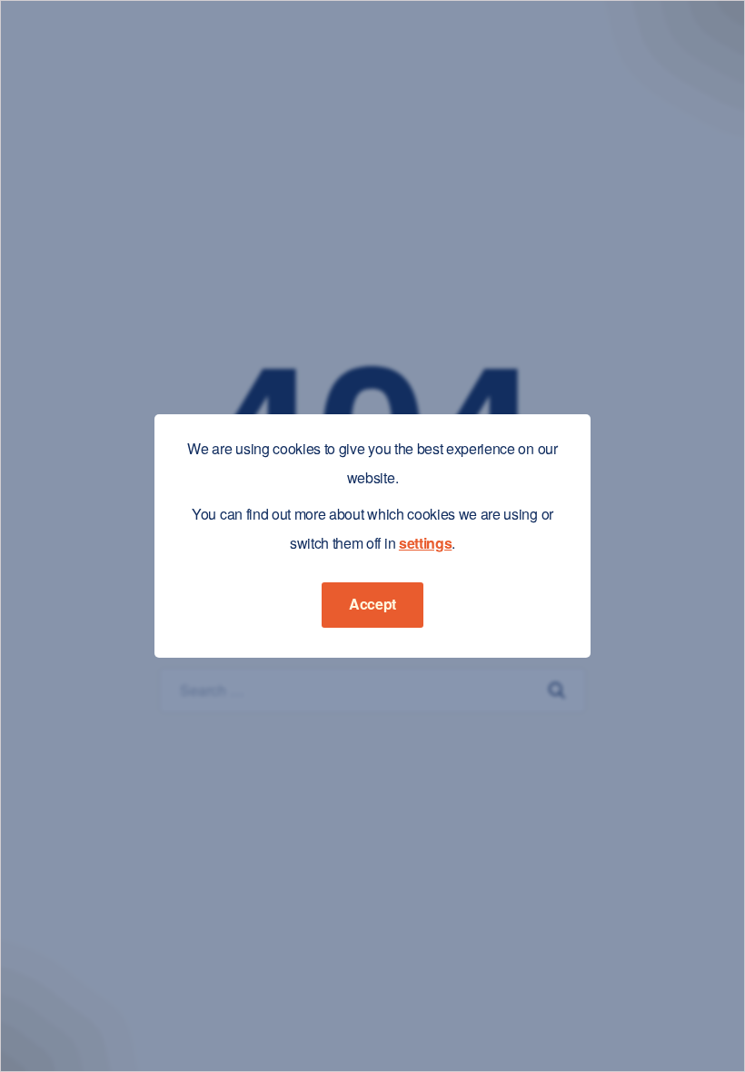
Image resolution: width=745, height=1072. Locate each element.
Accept (372, 603)
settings (425, 542)
